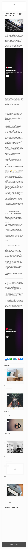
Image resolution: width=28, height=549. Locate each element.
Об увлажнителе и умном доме (9, 385)
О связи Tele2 (6, 411)
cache (5, 476)
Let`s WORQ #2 (6, 498)
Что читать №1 (7, 433)
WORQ (14, 4)
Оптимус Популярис (12, 170)
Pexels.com (15, 382)
